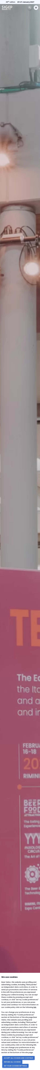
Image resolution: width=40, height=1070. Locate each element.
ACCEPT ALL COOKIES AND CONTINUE (18, 1058)
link (35, 1007)
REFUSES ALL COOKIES (12, 1062)
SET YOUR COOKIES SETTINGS (15, 1066)
